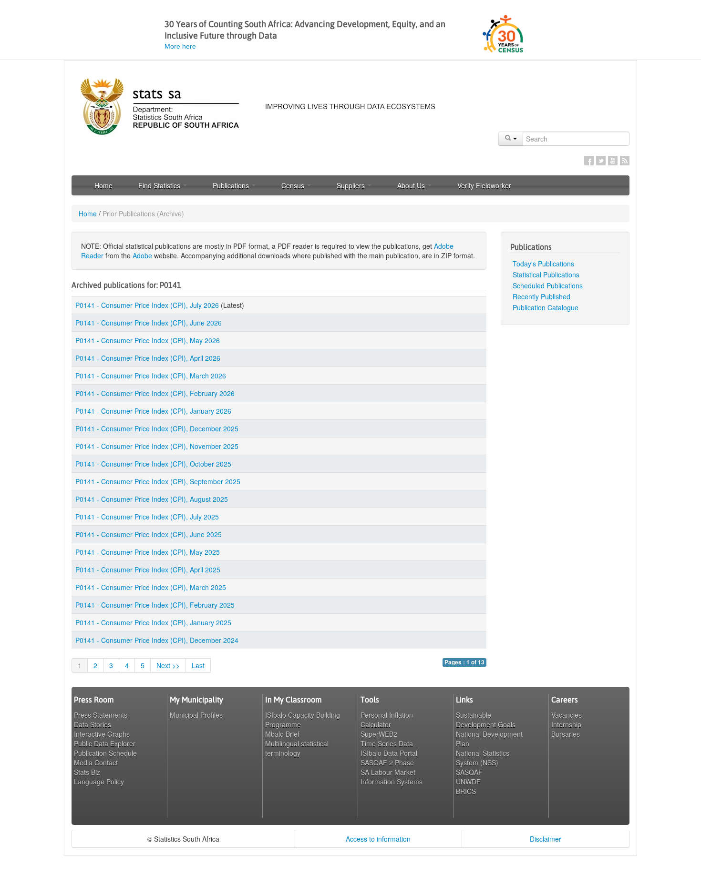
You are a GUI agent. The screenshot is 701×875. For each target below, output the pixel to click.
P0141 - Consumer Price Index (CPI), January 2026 (153, 411)
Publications (232, 185)
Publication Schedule (105, 753)
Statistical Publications (546, 274)
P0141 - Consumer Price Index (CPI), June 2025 (148, 534)
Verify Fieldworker (484, 185)
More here (180, 46)
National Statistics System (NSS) (482, 757)
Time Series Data (387, 743)
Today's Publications (543, 263)
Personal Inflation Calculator (387, 719)
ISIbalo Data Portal (389, 753)
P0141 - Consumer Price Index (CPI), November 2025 (156, 446)
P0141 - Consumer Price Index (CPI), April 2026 (147, 358)
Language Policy (99, 781)
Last (198, 665)
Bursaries (565, 734)
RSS (624, 160)
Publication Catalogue (545, 307)
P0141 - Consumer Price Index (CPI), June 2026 (148, 322)
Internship (566, 724)
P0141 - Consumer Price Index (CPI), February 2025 (155, 605)
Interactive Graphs (102, 734)
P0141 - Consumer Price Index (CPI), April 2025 (147, 569)
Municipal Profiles (196, 715)
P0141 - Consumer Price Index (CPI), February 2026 (155, 393)
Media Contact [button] (96, 762)
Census (293, 185)
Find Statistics (160, 185)
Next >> (168, 665)
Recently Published (541, 296)
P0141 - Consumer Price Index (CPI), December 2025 (156, 428)
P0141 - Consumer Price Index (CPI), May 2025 (147, 552)
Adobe (142, 255)
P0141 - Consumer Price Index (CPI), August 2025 (151, 499)
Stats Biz (87, 772)
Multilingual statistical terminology (297, 748)
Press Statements (100, 715)
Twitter (601, 160)
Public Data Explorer (104, 743)
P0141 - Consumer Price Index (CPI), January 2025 (153, 622)
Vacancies (566, 715)
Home (103, 185)
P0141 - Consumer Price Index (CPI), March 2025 (150, 587)
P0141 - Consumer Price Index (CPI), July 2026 (147, 305)
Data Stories (92, 724)
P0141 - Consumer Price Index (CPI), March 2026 (150, 375)
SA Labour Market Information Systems (392, 776)
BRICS (466, 791)
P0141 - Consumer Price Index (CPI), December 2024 (156, 640)
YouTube (613, 160)
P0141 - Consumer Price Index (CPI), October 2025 (153, 463)
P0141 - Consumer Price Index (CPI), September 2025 (157, 481)
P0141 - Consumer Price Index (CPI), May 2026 (147, 340)
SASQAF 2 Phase (387, 762)
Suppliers (352, 185)
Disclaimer (545, 839)
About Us (412, 185)
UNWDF (468, 781)
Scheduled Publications (548, 285)
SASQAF (469, 772)
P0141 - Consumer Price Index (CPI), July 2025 (147, 516)
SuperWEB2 (379, 734)
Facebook (589, 160)
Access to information (378, 839)
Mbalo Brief (282, 734)
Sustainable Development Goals (485, 719)
